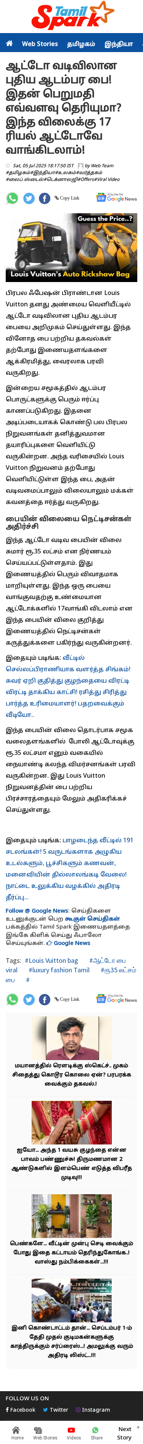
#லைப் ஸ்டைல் (24, 179)
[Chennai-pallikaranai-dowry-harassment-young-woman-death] (72, 1123)
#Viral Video (106, 179)
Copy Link (69, 198)
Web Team (102, 166)
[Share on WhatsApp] (12, 198)
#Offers (85, 179)
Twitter (58, 1410)
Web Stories (40, 44)
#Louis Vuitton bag (51, 960)
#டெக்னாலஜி (60, 179)
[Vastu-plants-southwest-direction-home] (72, 1217)
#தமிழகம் (18, 173)
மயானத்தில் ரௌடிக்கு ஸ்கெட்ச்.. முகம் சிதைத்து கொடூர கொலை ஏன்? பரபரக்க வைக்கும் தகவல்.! (71, 1075)
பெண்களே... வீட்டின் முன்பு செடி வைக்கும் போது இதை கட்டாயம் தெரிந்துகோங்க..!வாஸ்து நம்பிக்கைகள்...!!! (71, 1253)
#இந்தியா (42, 173)
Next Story (124, 1433)
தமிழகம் (81, 44)
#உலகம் (65, 173)
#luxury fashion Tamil (58, 969)
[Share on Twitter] (29, 198)
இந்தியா (118, 44)
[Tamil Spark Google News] (116, 197)
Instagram (95, 1410)
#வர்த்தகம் (89, 173)
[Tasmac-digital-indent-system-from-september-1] (72, 1301)
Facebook (22, 1410)
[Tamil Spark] (71, 17)
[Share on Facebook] (44, 198)
